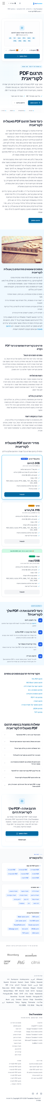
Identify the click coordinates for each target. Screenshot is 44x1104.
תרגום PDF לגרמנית (15, 1069)
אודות (40, 1017)
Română (28, 996)
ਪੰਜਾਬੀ (21, 994)
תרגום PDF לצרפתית (15, 1066)
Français (23, 985)
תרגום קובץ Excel (34, 925)
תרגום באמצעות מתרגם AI (34, 1072)
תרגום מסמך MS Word (34, 683)
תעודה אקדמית (11, 895)
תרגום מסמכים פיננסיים (34, 694)
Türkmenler (31, 1002)
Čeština (32, 982)
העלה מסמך (23, 833)
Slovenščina (38, 999)
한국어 (33, 991)
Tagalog (23, 1002)
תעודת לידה (35, 891)
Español (6, 982)
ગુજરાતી (17, 985)
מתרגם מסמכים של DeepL (34, 1031)
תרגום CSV (35, 933)
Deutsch (20, 982)
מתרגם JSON (37, 708)
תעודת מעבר (24, 891)
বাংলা (8, 979)
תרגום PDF (35, 917)
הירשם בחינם (20, 103)
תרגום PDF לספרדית (15, 1064)
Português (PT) (37, 996)
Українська (10, 1002)
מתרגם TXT (38, 712)
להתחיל (22, 494)
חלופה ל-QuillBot (37, 1043)
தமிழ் (12, 999)
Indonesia (26, 988)
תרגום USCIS (17, 1026)
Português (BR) (7, 994)
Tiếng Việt (39, 1005)
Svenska (18, 999)
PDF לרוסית (35, 878)
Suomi (30, 985)
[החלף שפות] (22, 50)
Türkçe (17, 1002)
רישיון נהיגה (17, 899)
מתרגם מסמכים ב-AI (35, 690)
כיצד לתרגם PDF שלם (36, 1069)
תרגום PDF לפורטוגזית (14, 1072)
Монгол (21, 991)
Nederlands (38, 994)
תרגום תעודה (38, 701)
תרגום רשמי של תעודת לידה (33, 686)
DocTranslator (35, 1014)
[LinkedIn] (41, 1094)
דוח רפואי (36, 903)
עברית (11, 985)
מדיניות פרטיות (25, 1017)
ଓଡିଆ (26, 994)
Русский (21, 996)
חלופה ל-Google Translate (34, 1029)
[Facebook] (37, 1094)
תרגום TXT (25, 933)
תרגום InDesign (13, 929)
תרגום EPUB (35, 929)
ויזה (29, 903)
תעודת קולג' (35, 899)
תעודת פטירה (24, 895)
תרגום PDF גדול (37, 679)
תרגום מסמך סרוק (21, 921)
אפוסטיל (21, 903)
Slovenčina (13, 996)
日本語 (13, 988)
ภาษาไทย (39, 1002)
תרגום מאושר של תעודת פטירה (31, 705)
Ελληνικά (13, 982)
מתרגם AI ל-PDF (36, 697)
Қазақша (39, 991)
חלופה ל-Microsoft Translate (33, 1040)
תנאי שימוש (34, 1017)
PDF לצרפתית (23, 870)
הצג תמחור (22, 840)
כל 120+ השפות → (15, 1084)
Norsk (31, 994)
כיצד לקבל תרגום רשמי (35, 1066)
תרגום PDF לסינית (16, 1075)
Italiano (19, 988)
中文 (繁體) (22, 1005)
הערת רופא (18, 1055)
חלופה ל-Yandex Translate (34, 1034)
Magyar (33, 988)
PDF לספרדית (35, 870)
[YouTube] (33, 1094)
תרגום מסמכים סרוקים (35, 1064)
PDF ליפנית (25, 878)
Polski (16, 994)
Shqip (31, 999)
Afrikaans (39, 979)
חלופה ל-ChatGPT (36, 1026)
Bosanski (39, 982)
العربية (33, 979)
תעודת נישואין (13, 891)
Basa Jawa (5, 988)
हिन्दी (7, 985)
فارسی (35, 985)
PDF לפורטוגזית (12, 874)
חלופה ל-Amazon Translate (34, 1037)
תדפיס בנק (18, 1049)
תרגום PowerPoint (19, 925)
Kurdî (27, 991)
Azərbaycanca (24, 979)
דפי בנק (26, 899)
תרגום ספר (25, 929)
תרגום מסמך (34, 103)
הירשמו (34, 623)
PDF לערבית (11, 870)
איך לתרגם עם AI (37, 1075)
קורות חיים (18, 1052)
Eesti (40, 985)
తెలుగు (8, 999)
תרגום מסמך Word (23, 917)
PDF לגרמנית (25, 874)
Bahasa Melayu (8, 991)
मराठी (16, 991)
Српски (25, 999)
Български (14, 979)
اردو (3, 1002)
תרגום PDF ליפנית (16, 1078)
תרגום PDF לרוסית (15, 1081)
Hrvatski (39, 988)
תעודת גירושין (35, 895)
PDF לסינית (35, 874)
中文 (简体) (30, 1005)
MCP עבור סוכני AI (36, 1078)
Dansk (27, 982)
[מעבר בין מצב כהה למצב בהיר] (20, 3)
